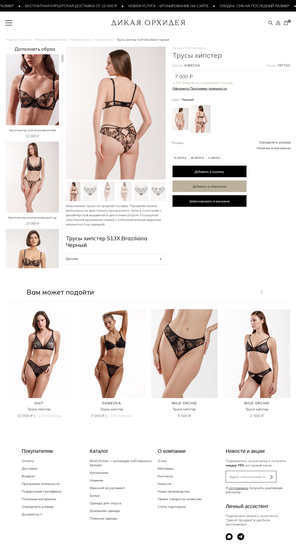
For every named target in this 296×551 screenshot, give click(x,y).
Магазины (166, 468)
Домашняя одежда (105, 511)
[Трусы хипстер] (39, 353)
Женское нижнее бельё (51, 39)
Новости (164, 484)
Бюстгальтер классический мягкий (32, 130)
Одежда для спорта (105, 503)
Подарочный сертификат (42, 491)
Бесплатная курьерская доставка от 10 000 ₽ (61, 5)
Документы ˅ (32, 514)
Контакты (165, 476)
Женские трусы (80, 39)
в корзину (209, 171)
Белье (94, 495)
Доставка (29, 468)
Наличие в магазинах (274, 148)
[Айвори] (180, 117)
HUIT (39, 403)
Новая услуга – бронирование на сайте (159, 5)
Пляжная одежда (103, 518)
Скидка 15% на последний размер (245, 5)
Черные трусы (104, 39)
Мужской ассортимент (107, 488)
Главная (11, 39)
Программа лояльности (40, 484)
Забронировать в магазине (209, 201)
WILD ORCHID (184, 403)
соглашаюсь (238, 488)
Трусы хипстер (39, 409)
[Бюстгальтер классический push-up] (32, 177)
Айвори (180, 119)
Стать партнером (172, 507)
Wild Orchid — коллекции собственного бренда (121, 463)
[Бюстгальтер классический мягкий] (32, 89)
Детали (72, 259)
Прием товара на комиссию (180, 499)
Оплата (28, 461)
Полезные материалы (39, 499)
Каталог (26, 39)
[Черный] (200, 118)
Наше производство (174, 491)
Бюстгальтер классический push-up (32, 217)
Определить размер (275, 142)
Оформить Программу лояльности (200, 88)
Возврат (28, 476)
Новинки (96, 480)
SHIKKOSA (192, 65)
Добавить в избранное (209, 186)
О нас (162, 461)
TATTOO (283, 65)
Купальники (99, 473)
